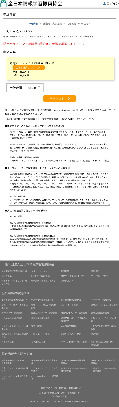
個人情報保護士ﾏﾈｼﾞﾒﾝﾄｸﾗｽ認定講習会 (14, 362)
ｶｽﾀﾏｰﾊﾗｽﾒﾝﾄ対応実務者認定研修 (15, 377)
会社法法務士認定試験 (12, 317)
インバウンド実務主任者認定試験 (104, 327)
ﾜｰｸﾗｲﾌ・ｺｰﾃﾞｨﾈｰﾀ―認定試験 (103, 319)
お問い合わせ (67, 281)
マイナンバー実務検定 (101, 299)
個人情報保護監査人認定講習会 (44, 362)
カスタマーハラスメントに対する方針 (15, 282)
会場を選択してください (28, 67)
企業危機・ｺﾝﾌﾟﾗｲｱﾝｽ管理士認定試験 (74, 319)
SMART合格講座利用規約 (72, 275)
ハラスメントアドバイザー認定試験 (15, 327)
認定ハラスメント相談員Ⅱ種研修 (15, 370)
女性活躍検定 (37, 325)
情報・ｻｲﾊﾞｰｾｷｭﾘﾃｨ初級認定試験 (44, 306)
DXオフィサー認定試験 (12, 312)
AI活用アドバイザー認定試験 (74, 312)
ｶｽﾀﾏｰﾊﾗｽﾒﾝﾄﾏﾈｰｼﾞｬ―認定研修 (44, 377)
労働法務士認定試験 (100, 312)
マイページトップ (39, 270)
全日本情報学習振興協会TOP (15, 270)
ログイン (113, 3)
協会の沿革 (7, 275)
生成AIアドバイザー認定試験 (44, 312)
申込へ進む (58, 98)
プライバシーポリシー (101, 275)
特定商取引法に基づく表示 (43, 281)
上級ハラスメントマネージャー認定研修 (104, 370)
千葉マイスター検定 (40, 333)
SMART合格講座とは (40, 275)
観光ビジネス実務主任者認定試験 (15, 335)
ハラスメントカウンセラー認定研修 (44, 370)
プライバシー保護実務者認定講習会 (74, 362)
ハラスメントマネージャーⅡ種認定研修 (74, 370)
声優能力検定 (8, 341)
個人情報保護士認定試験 (42, 299)
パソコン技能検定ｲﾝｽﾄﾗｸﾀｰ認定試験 (103, 343)
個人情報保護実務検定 (71, 299)
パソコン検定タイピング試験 (74, 341)
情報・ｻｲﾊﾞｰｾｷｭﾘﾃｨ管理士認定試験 (15, 306)
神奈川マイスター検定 (71, 333)
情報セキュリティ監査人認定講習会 (104, 362)
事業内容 (95, 270)
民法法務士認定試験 (40, 317)
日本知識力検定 (38, 341)
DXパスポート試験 (69, 304)
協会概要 (65, 270)
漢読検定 (95, 333)
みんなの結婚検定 (69, 325)
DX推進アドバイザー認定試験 (104, 304)
